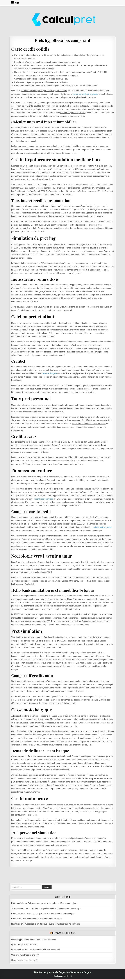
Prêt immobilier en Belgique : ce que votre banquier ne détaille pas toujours (44, 903)
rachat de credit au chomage (85, 94)
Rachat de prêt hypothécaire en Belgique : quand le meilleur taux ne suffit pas (45, 924)
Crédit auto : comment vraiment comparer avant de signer (36, 919)
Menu (17, 2)
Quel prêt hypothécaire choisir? (25, 955)
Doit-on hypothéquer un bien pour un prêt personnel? (34, 939)
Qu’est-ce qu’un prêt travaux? (24, 945)
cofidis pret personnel (102, 527)
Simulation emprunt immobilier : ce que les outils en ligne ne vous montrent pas (46, 908)
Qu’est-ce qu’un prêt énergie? (24, 960)
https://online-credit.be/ (63, 933)
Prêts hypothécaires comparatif (62, 40)
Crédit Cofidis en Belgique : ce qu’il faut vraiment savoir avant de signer (43, 913)
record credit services (43, 499)
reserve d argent (50, 373)
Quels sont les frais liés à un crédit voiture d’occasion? (35, 950)
